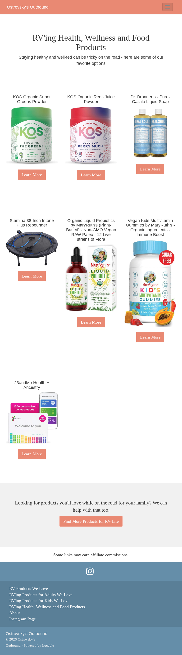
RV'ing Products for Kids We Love (39, 600)
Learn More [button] (32, 174)
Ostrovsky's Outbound (28, 7)
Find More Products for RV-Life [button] (91, 521)
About (14, 612)
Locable (48, 645)
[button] (167, 7)
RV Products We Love (28, 588)
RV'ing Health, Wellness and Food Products (47, 606)
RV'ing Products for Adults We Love (41, 594)
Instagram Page (22, 619)
